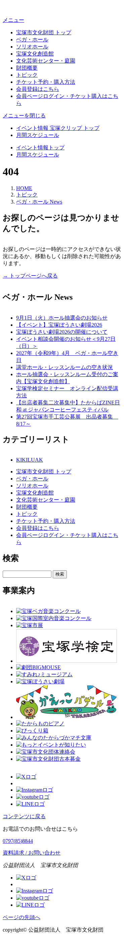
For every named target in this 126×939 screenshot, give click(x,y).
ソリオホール (32, 46)
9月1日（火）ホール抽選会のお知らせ (62, 318)
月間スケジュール (37, 135)
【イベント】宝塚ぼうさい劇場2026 (59, 325)
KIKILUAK (29, 460)
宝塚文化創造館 (35, 54)
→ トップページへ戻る (30, 276)
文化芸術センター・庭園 (45, 61)
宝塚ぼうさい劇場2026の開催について (62, 332)
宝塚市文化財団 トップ (43, 32)
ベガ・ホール (32, 39)
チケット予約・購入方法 (45, 82)
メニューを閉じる (24, 115)
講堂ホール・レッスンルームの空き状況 (64, 367)
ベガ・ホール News (39, 202)
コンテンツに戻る (24, 816)
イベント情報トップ (40, 147)
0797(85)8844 (18, 841)
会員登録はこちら (37, 89)
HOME (24, 188)
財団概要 (27, 68)
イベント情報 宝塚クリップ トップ (57, 128)
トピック (27, 75)
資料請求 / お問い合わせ (31, 853)
